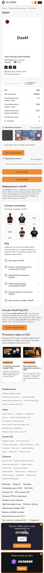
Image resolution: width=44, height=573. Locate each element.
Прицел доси (32, 472)
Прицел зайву (32, 475)
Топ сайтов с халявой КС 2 (14, 520)
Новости (17, 484)
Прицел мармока (8, 475)
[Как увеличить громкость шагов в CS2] (32, 352)
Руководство (7, 362)
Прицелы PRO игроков (10, 479)
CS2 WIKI (28, 488)
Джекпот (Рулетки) (26, 444)
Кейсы (4, 452)
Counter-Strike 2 (29, 362)
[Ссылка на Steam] (6, 67)
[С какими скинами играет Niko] (12, 352)
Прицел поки (6, 468)
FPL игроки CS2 (22, 492)
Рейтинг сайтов (30, 504)
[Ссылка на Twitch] (10, 67)
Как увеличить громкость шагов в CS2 (32, 368)
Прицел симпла (26, 464)
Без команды (32, 8)
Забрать (21, 569)
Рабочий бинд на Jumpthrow (12, 428)
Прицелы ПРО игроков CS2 (24, 461)
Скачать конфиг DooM (14, 328)
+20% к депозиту (22, 546)
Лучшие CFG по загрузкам (14, 496)
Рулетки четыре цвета (10, 444)
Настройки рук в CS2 (12, 488)
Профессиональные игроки (17, 8)
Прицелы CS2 (7, 461)
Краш (37, 444)
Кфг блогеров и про (11, 504)
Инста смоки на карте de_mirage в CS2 (15, 425)
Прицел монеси (7, 472)
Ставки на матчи (25, 452)
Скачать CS (7, 492)
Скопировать (37, 127)
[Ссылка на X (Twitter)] (14, 67)
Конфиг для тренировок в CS (20, 417)
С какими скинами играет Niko (11, 367)
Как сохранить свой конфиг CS (13, 421)
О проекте (34, 520)
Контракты (6, 448)
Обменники (13, 452)
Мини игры (15, 448)
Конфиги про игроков (12, 500)
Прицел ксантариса (20, 468)
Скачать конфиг (22, 172)
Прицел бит (20, 475)
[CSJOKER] (22, 561)
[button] (19, 139)
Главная (4, 8)
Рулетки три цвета (22, 441)
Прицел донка (20, 472)
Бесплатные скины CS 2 (13, 516)
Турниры (27, 484)
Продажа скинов (8, 441)
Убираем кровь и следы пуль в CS (14, 432)
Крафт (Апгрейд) (27, 448)
